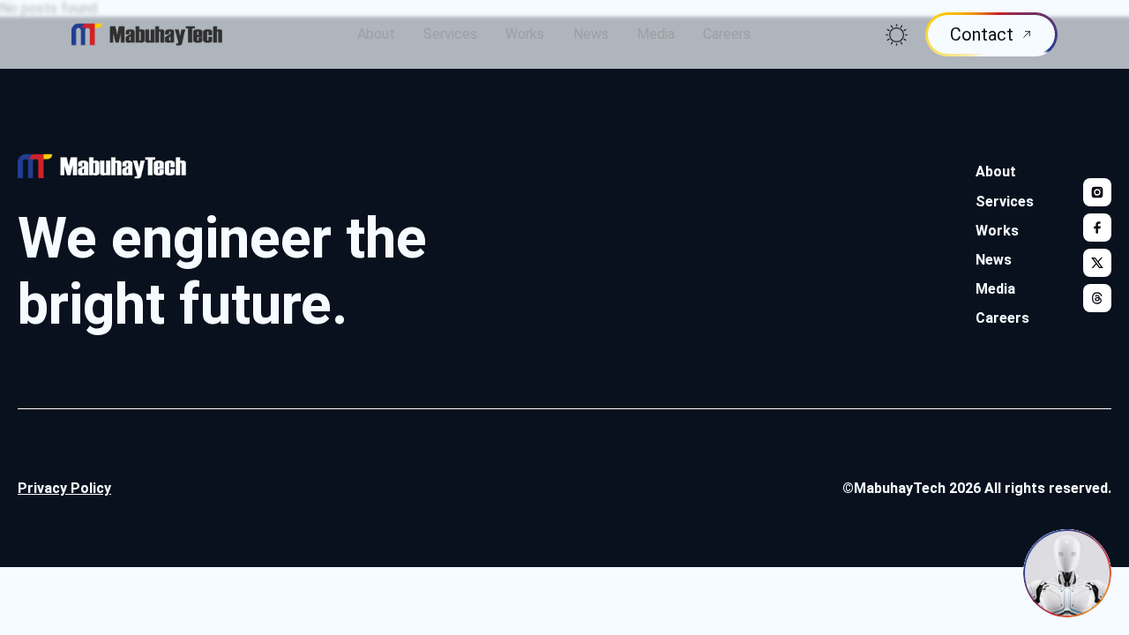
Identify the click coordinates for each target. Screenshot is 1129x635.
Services (450, 34)
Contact (981, 34)
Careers (727, 34)
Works (524, 34)
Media (656, 34)
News (591, 34)
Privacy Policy (64, 488)
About (376, 34)
